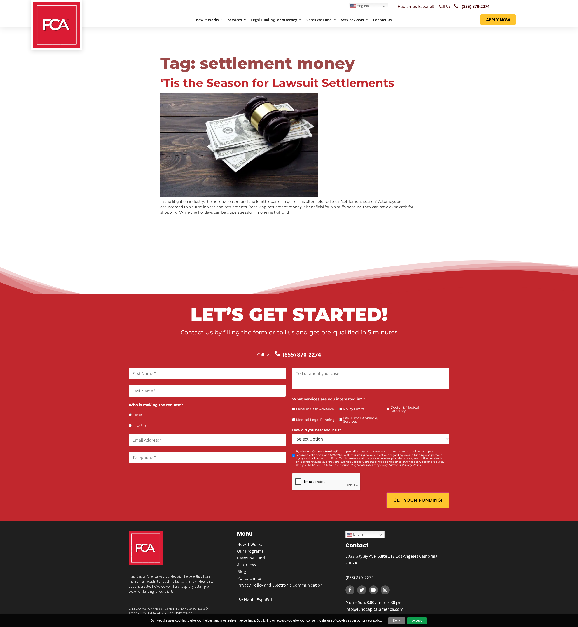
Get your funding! (417, 500)
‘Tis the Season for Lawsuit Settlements (277, 83)
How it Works (207, 19)
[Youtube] (373, 589)
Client (137, 415)
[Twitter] (361, 589)
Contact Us (382, 19)
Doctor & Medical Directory (404, 409)
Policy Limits (353, 409)
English (362, 6)
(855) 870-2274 (359, 577)
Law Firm (141, 425)
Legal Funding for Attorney (274, 19)
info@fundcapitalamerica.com (374, 609)
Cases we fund (319, 19)
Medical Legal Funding (315, 419)
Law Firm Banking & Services (360, 419)
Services (235, 19)
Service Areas (352, 19)
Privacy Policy (411, 465)
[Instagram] (385, 589)
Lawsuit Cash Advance (315, 409)
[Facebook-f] (349, 589)
